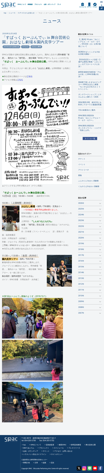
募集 (80, 175)
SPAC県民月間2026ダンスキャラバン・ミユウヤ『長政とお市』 (89, 128)
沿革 (36, 463)
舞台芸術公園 (91, 445)
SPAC (8, 5)
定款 (52, 463)
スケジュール (82, 7)
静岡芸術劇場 (76, 445)
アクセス (95, 7)
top (24, 445)
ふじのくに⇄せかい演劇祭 (88, 181)
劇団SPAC (62, 445)
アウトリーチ (83, 170)
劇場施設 (30, 4)
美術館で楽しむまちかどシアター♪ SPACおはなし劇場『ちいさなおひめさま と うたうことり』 (89, 85)
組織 (44, 463)
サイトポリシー (57, 454)
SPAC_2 (11, 439)
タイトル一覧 (90, 138)
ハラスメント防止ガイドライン (34, 454)
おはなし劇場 (36, 46)
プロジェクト (38, 4)
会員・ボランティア (50, 4)
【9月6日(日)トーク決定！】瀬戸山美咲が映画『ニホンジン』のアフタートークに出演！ (89, 63)
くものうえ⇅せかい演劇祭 (88, 186)
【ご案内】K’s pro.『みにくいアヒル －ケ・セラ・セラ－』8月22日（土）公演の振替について (89, 42)
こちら (29, 76)
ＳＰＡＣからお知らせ (11, 46)
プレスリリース (74, 448)
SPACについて (22, 4)
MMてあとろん (28, 448)
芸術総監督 (50, 445)
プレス (59, 4)
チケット (89, 7)
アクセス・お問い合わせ (63, 451)
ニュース (52, 20)
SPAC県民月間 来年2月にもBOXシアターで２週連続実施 (89, 103)
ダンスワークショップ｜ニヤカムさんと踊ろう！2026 (89, 95)
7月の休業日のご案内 (86, 110)
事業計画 (26, 463)
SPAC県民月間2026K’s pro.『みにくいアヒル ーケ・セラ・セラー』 (89, 118)
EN (101, 2)
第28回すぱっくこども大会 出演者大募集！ (90, 53)
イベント (25, 46)
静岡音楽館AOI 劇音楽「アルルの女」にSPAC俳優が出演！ (89, 74)
